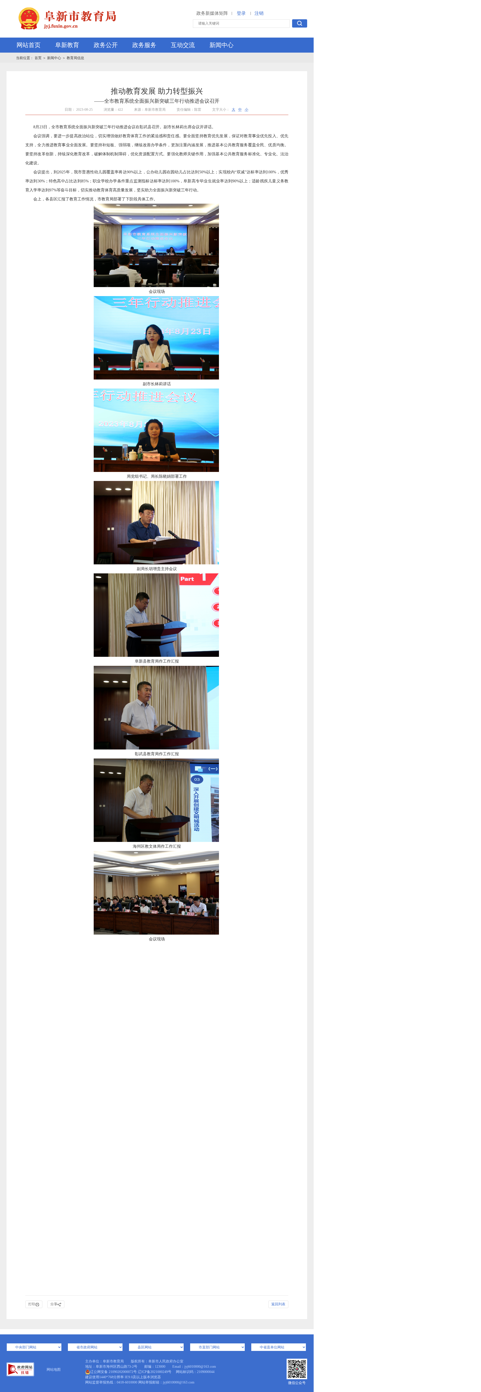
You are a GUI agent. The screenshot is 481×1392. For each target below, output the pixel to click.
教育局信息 (75, 58)
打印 (31, 1304)
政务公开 (106, 45)
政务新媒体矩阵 (212, 13)
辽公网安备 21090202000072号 (113, 1372)
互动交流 (183, 45)
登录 (241, 13)
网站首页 (29, 45)
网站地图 (54, 1369)
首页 (39, 58)
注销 (259, 13)
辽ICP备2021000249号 (154, 1372)
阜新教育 (67, 45)
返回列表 (278, 1304)
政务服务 (144, 45)
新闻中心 (221, 45)
